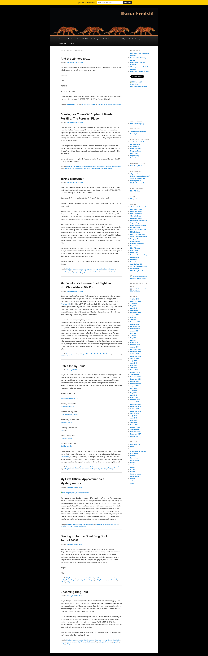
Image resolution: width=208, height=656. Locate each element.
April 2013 (133, 308)
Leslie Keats (65, 456)
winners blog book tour (115, 104)
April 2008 (133, 422)
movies (95, 467)
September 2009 (135, 384)
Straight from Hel (136, 264)
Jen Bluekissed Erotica (138, 142)
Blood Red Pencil (136, 211)
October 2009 (134, 381)
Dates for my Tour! (73, 366)
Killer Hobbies (135, 232)
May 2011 (133, 338)
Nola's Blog (134, 153)
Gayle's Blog (134, 223)
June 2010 (133, 363)
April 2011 (133, 340)
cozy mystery (84, 166)
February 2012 (135, 322)
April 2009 (133, 395)
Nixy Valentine (135, 191)
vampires (95, 273)
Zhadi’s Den (62, 43)
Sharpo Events (135, 199)
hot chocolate (101, 166)
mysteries (104, 168)
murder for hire (85, 104)
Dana (81, 62)
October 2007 (134, 436)
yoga (132, 483)
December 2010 (135, 349)
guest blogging (95, 168)
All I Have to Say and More (139, 207)
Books (77, 39)
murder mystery (90, 469)
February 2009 (135, 400)
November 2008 (135, 406)
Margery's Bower (135, 151)
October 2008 (134, 409)
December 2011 (135, 326)
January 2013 (134, 310)
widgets (63, 582)
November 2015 (135, 301)
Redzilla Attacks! (66, 446)
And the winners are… (75, 58)
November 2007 (135, 434)
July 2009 (133, 388)
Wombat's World (135, 269)
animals (77, 271)
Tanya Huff (79, 273)
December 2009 (135, 377)
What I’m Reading (134, 39)
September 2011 (135, 329)
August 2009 (134, 386)
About (70, 39)
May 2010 (133, 365)
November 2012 (135, 313)
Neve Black (134, 246)
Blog (123, 39)
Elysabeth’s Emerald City (69, 398)
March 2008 (134, 425)
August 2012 (134, 315)
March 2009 (134, 397)
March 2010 (134, 370)
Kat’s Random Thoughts (69, 414)
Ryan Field (133, 259)
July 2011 (133, 333)
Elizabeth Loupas (136, 218)
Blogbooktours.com (67, 406)
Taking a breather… (73, 179)
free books (87, 168)
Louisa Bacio (134, 146)
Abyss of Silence (136, 174)
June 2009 (133, 390)
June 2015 (133, 303)
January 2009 (134, 402)
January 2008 (134, 429)
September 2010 (135, 356)
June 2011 (133, 336)
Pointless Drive (66, 304)
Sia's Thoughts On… (137, 166)
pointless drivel (65, 356)
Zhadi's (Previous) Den (137, 183)
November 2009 (135, 379)
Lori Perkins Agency (137, 124)
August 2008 (134, 413)
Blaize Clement (85, 271)
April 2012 (133, 319)
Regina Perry (134, 156)
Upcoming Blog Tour (74, 592)
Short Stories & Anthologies (91, 39)
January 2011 (134, 347)
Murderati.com (135, 241)
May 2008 (133, 420)
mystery (93, 104)
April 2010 (133, 367)
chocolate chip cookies (91, 640)
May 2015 (133, 306)
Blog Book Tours (136, 209)
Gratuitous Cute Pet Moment (139, 71)
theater (116, 524)
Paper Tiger (134, 252)
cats (81, 269)
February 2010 (135, 372)
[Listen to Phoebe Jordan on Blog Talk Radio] (140, 291)
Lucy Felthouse (135, 149)
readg (115, 580)
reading (110, 168)
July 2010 (133, 361)
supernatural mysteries (68, 273)
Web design (104, 469)
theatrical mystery (109, 269)
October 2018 (134, 299)
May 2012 (133, 317)
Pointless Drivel (66, 438)
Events (117, 39)
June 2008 (133, 418)
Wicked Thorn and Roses (138, 266)
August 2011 (134, 331)
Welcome (61, 39)
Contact (72, 43)
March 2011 (134, 342)
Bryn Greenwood (136, 214)
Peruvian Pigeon (102, 104)
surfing (132, 469)
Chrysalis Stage (66, 422)
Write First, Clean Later (138, 271)
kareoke (108, 354)
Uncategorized (70, 104)
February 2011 (135, 345)
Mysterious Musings (137, 243)
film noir (82, 467)
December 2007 (135, 432)
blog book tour (70, 166)
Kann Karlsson (135, 144)
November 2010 (135, 351)
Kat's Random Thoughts (138, 230)
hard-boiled (92, 166)
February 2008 (135, 427)
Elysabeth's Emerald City (138, 220)
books (78, 166)
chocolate (94, 354)
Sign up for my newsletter (86, 2)
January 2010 (134, 374)
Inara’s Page (107, 39)
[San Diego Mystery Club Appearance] (75, 492)
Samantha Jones (135, 158)
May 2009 (133, 393)
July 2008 (133, 416)
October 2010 (134, 354)
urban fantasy (87, 273)
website (132, 478)
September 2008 (135, 411)
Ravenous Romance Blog (138, 255)
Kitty (62, 430)
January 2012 (134, 324)
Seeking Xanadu (135, 181)
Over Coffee (134, 250)
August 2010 (134, 358)
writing (111, 469)
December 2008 (135, 404)
